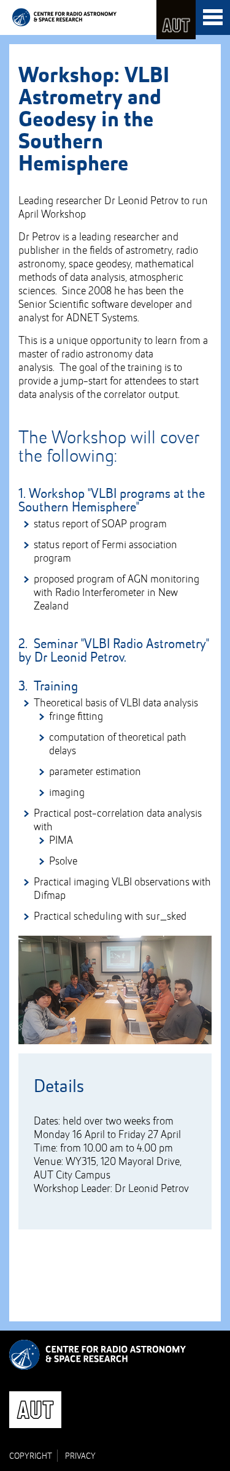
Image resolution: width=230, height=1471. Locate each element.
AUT (176, 19)
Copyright (30, 1456)
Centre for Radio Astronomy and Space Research (64, 17)
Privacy (80, 1456)
